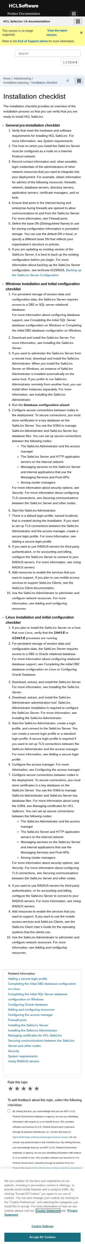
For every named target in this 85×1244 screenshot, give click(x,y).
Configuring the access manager (30, 1014)
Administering (22, 78)
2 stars (17, 1088)
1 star (11, 1088)
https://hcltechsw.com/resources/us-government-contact (40, 1137)
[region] (42, 1206)
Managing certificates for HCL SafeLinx (35, 1035)
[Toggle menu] (78, 21)
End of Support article (33, 41)
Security (13, 1051)
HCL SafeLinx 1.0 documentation (26, 21)
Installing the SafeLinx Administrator (32, 1030)
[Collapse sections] (68, 81)
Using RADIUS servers (23, 1061)
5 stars (37, 1088)
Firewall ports (17, 1020)
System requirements (22, 1056)
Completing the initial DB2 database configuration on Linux (42, 986)
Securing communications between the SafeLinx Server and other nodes (41, 1043)
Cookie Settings (42, 1226)
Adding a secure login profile (27, 978)
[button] (3, 125)
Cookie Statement (48, 1210)
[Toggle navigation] (74, 13)
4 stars (30, 1088)
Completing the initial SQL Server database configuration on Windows (37, 996)
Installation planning (15, 82)
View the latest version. (56, 32)
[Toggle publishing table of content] (79, 81)
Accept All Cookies (42, 1237)
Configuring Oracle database (28, 1004)
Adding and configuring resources (31, 1009)
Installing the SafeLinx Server (28, 1025)
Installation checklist (44, 82)
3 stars (24, 1088)
